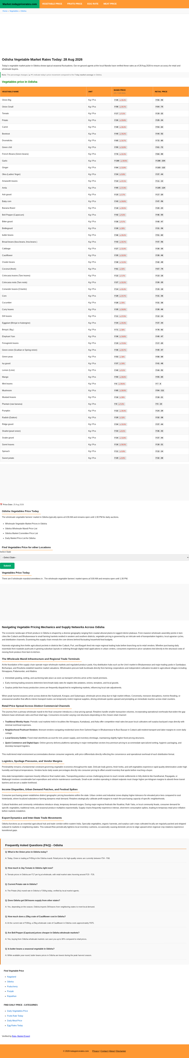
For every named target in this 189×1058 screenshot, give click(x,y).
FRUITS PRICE (74, 4)
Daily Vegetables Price (17, 1011)
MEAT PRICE (110, 4)
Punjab (10, 991)
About (112, 1051)
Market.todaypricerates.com (20, 4)
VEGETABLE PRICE (52, 4)
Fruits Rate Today (15, 1016)
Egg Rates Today (15, 1025)
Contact (104, 1051)
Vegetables (14, 11)
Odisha (23, 11)
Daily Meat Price (14, 1021)
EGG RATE (92, 4)
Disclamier (121, 1051)
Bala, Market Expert (21, 1036)
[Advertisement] (94, 34)
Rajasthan (11, 996)
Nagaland (11, 977)
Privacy (95, 1051)
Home (5, 11)
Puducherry (12, 986)
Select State (5, 552)
